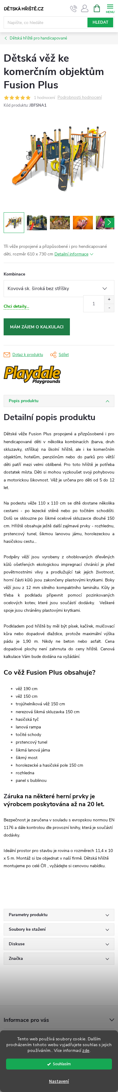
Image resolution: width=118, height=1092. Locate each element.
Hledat (100, 22)
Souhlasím (62, 1064)
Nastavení (59, 1081)
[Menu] (110, 8)
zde (86, 1050)
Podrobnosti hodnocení (79, 97)
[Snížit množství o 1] (109, 308)
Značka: (50, 375)
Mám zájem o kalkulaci (37, 327)
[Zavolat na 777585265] (73, 8)
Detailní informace (71, 254)
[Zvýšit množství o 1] (109, 300)
